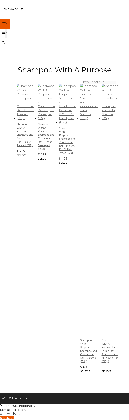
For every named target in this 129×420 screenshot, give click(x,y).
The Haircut (13, 9)
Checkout (7, 417)
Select (22, 155)
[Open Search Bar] (4, 43)
